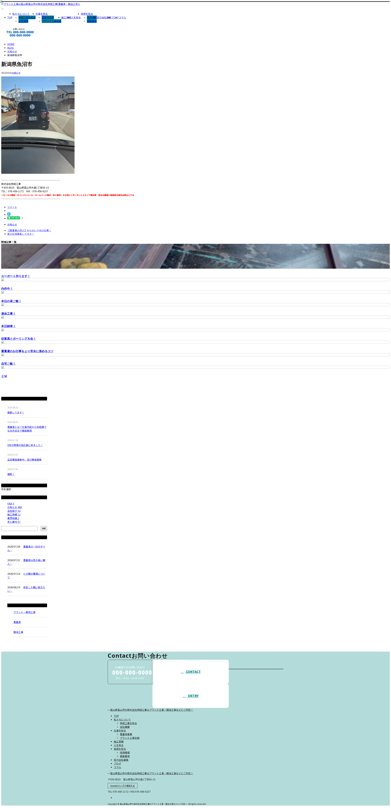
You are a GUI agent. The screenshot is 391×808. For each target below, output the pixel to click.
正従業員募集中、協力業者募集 (24, 459)
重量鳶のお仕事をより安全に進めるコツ (27, 351)
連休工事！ (8, 313)
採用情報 (92, 17)
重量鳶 (17, 622)
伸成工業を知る (27, 17)
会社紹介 (13, 511)
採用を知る (87, 14)
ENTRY (193, 695)
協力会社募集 (104, 17)
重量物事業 (48, 17)
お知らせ (16, 72)
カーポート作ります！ (15, 276)
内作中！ (7, 288)
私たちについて (20, 14)
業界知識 (13, 518)
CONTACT (12, 39)
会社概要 (23, 21)
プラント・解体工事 (24, 612)
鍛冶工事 (18, 632)
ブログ (115, 17)
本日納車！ (8, 326)
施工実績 (66, 17)
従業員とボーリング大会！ (18, 338)
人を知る (76, 17)
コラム (122, 17)
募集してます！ (15, 412)
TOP (9, 17)
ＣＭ (4, 376)
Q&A (10, 503)
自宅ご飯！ (8, 363)
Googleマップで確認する (122, 785)
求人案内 (13, 522)
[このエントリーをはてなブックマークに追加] (8, 214)
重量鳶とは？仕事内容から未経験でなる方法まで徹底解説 (26, 428)
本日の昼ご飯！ (11, 301)
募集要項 (92, 21)
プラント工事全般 (51, 21)
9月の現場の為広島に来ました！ (25, 445)
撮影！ (11, 474)
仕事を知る (42, 14)
